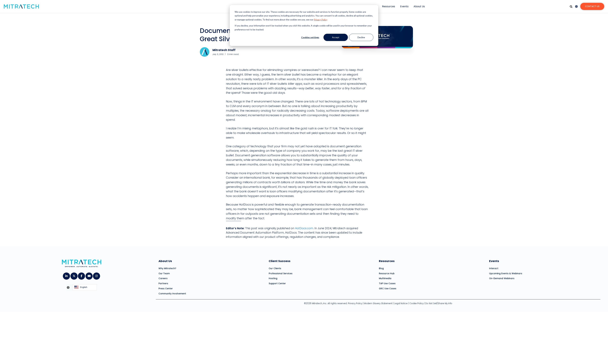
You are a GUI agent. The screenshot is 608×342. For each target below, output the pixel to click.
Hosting (273, 278)
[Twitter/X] (73, 275)
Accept (335, 37)
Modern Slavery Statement (378, 303)
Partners (163, 283)
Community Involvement (172, 293)
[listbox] (85, 287)
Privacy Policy (320, 19)
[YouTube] (89, 275)
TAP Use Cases (387, 283)
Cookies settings (310, 37)
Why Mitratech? (167, 268)
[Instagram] (96, 275)
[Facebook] (81, 275)
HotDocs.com (304, 228)
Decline (361, 37)
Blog (381, 268)
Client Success (279, 261)
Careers (163, 278)
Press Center (165, 288)
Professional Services (280, 273)
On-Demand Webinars (501, 278)
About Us (419, 6)
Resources (388, 6)
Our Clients (275, 268)
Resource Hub (386, 273)
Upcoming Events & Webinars (505, 273)
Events (404, 6)
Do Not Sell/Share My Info (438, 303)
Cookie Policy (416, 303)
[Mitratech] (21, 6)
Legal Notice (401, 303)
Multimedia (385, 278)
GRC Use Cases (387, 288)
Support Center (277, 283)
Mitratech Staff (223, 50)
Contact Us (592, 6)
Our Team (164, 273)
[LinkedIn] (66, 275)
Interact (493, 268)
